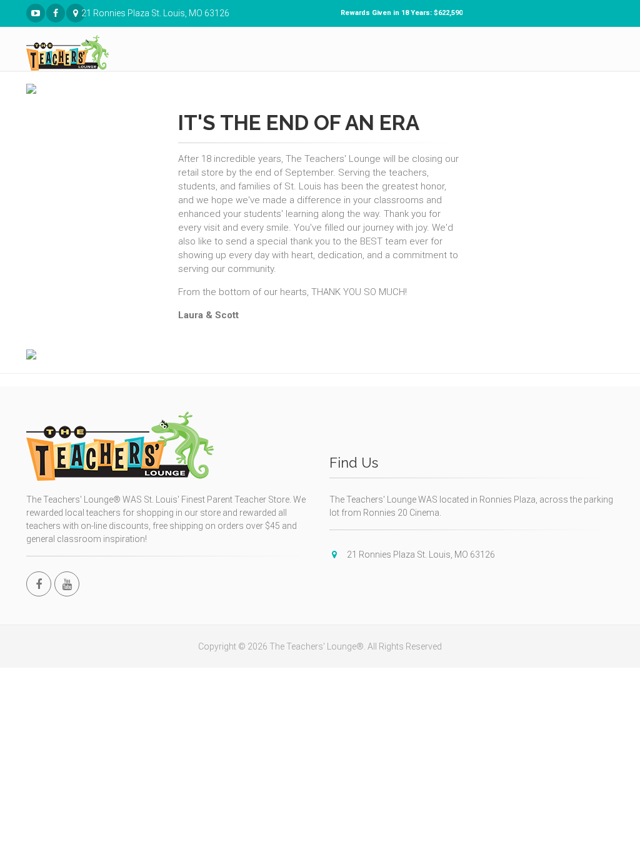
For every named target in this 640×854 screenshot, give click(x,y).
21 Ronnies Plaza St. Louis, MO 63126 (83, 13)
